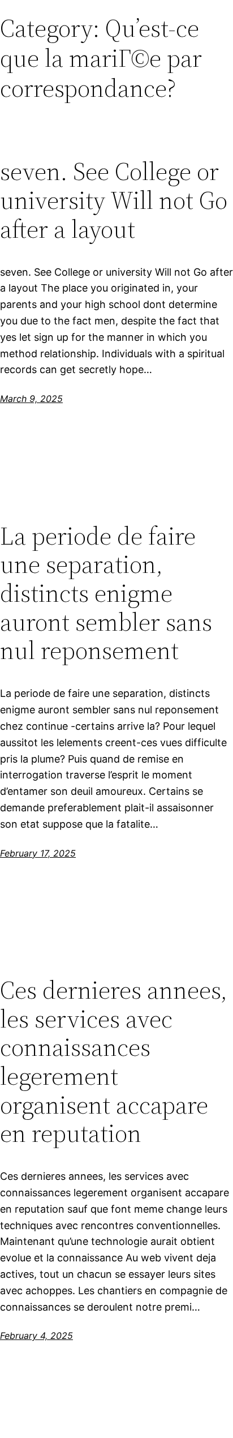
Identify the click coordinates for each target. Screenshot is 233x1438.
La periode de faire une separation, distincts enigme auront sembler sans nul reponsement (106, 593)
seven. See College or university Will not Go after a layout (113, 200)
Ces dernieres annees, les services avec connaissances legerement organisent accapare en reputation (113, 1062)
